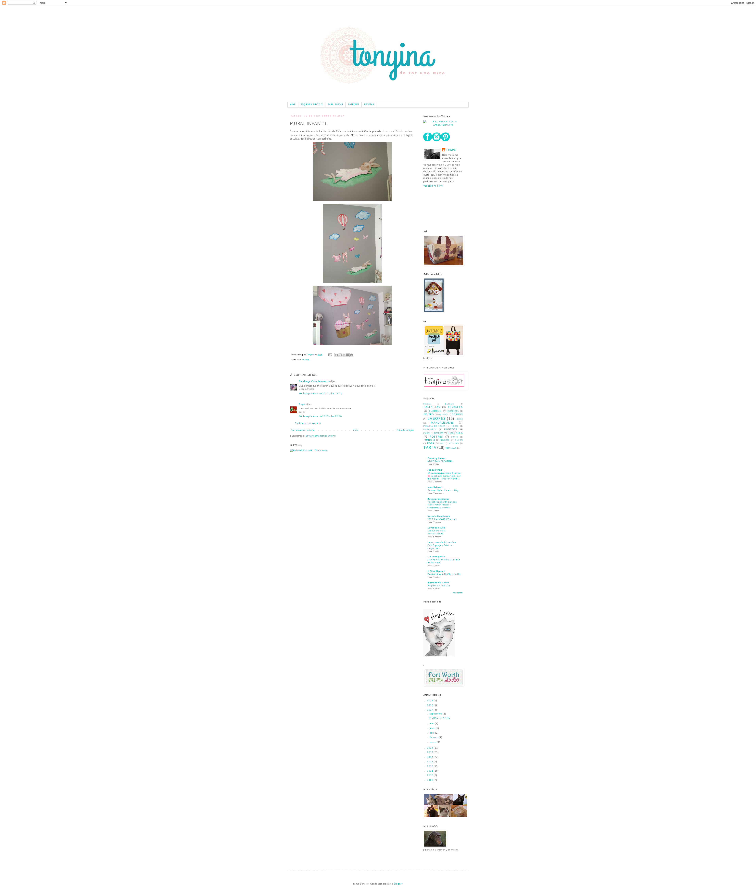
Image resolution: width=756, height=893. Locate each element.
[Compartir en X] (344, 355)
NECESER (438, 432)
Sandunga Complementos (314, 381)
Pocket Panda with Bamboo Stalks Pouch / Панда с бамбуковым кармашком (442, 504)
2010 (430, 775)
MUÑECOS (450, 429)
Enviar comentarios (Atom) (321, 435)
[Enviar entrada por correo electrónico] (330, 354)
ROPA (430, 443)
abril (432, 732)
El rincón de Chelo (438, 582)
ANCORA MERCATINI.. (440, 461)
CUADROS (435, 411)
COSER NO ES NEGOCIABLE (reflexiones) (443, 561)
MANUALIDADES (442, 422)
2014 (430, 757)
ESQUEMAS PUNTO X (312, 104)
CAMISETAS (431, 407)
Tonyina (451, 149)
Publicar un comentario (308, 423)
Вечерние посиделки (438, 499)
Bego (302, 404)
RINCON (459, 440)
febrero (434, 737)
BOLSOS (449, 403)
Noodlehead (434, 487)
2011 (430, 770)
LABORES (436, 418)
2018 (430, 705)
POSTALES (455, 433)
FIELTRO (428, 414)
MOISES (455, 426)
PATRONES (353, 104)
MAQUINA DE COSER (434, 426)
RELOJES (444, 439)
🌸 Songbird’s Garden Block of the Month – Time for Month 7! (443, 477)
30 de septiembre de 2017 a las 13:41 (320, 393)
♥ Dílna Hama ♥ (436, 571)
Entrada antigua (405, 430)
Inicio (355, 430)
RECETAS (369, 104)
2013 (430, 761)
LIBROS (459, 419)
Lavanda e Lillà (436, 527)
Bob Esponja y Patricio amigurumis (439, 547)
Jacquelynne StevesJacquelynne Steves (443, 471)
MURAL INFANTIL (439, 717)
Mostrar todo (457, 592)
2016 (430, 747)
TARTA (429, 447)
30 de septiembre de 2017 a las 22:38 (320, 416)
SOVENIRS (453, 443)
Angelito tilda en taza (438, 585)
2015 (430, 752)
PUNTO (454, 436)
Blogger (398, 883)
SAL (441, 443)
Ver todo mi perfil (433, 185)
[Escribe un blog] (340, 355)
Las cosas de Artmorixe (441, 542)
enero (433, 742)
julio (432, 723)
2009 (430, 780)
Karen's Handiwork (438, 516)
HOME (293, 104)
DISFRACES (453, 411)
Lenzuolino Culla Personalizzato (436, 532)
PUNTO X (429, 439)
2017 (430, 709)
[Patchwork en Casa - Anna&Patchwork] (443, 124)
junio (433, 728)
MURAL (305, 359)
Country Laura (436, 458)
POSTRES (436, 436)
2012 (430, 766)
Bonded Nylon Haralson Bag (442, 490)
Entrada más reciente (303, 430)
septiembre (436, 713)
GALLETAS (443, 414)
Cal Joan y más (436, 556)
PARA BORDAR (335, 104)
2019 (430, 700)
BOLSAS (427, 403)
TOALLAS (451, 448)
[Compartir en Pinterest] (351, 355)
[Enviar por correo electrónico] (336, 355)
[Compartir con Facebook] (348, 355)
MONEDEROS (429, 429)
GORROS (457, 414)
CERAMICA (455, 407)
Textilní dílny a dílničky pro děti (443, 574)
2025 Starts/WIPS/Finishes (442, 519)
